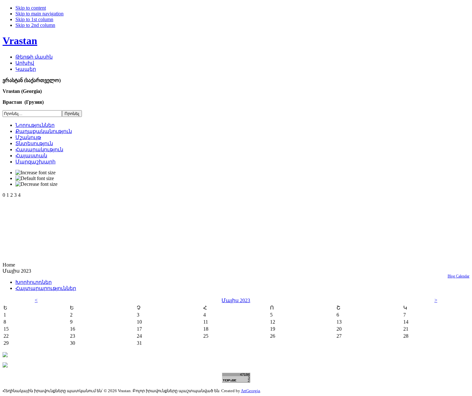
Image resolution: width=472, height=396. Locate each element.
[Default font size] (34, 178)
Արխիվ (24, 63)
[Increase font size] (35, 173)
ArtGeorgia (250, 390)
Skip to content (30, 8)
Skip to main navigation (39, 13)
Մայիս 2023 (236, 300)
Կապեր (25, 69)
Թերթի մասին (34, 57)
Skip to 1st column (34, 19)
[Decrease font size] (36, 184)
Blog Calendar (458, 276)
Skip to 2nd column (35, 25)
